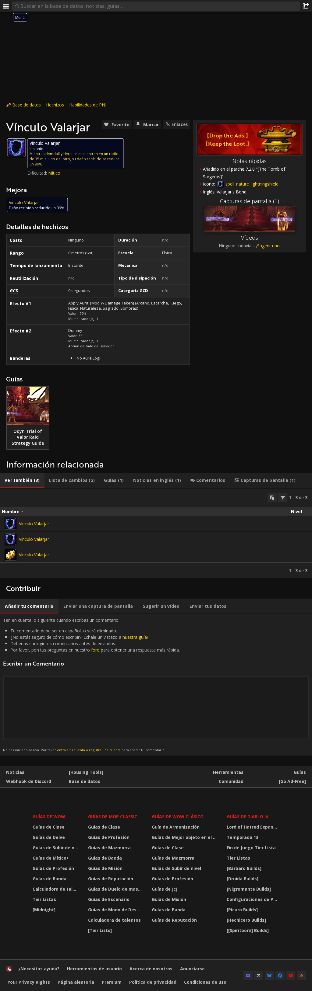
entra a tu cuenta (71, 750)
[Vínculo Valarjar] (10, 524)
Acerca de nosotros (150, 969)
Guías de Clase (49, 827)
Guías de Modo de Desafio (116, 910)
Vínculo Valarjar (34, 524)
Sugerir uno (268, 246)
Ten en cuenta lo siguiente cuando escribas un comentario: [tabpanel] (91, 684)
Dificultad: (37, 173)
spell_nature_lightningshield (251, 184)
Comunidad (231, 781)
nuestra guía (134, 637)
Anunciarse (192, 969)
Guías (300, 772)
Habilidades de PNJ (87, 105)
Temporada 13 (242, 837)
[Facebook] (280, 975)
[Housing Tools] (86, 772)
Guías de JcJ (164, 889)
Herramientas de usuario (94, 969)
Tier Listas (44, 899)
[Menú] (6, 6)
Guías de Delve (49, 837)
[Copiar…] (272, 497)
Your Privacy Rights (29, 982)
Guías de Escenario (108, 899)
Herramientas (228, 772)
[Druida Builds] (242, 878)
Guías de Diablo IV (247, 816)
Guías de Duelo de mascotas (116, 889)
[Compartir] (306, 6)
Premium (112, 982)
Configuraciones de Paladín (254, 899)
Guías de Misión (105, 868)
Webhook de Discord (28, 781)
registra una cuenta (105, 750)
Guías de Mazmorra (109, 847)
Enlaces (180, 124)
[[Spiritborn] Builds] (248, 930)
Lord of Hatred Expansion (254, 827)
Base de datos (26, 105)
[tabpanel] (156, 533)
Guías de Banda (49, 878)
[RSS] (301, 975)
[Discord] (248, 975)
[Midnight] (44, 910)
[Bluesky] (269, 975)
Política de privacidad (152, 982)
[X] (258, 975)
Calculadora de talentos (56, 889)
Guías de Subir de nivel (56, 847)
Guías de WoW (49, 816)
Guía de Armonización (176, 827)
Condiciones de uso (205, 982)
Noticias (15, 772)
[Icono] (16, 147)
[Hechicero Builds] (246, 920)
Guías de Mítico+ (51, 858)
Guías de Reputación (110, 878)
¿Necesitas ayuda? (38, 969)
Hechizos (55, 105)
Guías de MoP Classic (112, 816)
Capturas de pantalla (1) (249, 201)
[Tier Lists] (100, 930)
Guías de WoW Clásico (178, 816)
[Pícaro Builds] (242, 910)
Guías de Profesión (53, 868)
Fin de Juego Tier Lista (251, 847)
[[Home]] (9, 970)
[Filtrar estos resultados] (282, 497)
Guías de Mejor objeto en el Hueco (185, 837)
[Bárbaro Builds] (244, 868)
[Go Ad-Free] (292, 781)
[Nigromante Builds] (249, 889)
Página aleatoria (76, 982)
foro (95, 650)
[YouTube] (290, 975)
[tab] (22, 480)
